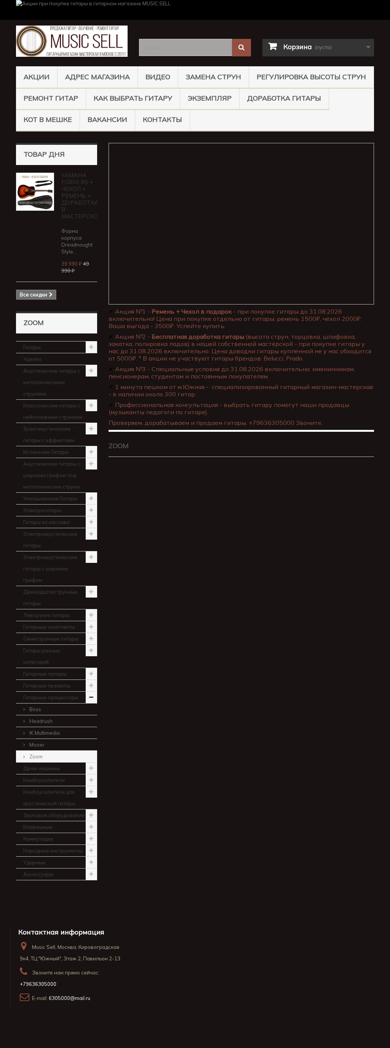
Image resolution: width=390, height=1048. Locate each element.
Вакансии (107, 119)
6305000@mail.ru (69, 998)
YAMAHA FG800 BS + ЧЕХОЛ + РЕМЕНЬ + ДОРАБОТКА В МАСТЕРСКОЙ (81, 195)
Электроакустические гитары (50, 539)
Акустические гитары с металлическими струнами (51, 382)
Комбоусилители (44, 780)
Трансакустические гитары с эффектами (48, 434)
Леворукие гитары (46, 615)
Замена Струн (213, 76)
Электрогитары (42, 510)
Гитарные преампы (46, 686)
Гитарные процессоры (50, 697)
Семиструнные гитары (50, 639)
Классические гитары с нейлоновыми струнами (52, 411)
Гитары (32, 347)
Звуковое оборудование (54, 815)
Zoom (35, 756)
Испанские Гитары (46, 452)
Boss (34, 709)
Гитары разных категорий (41, 656)
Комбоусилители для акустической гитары (49, 797)
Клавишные (38, 827)
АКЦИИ (37, 76)
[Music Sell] (72, 41)
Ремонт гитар (51, 98)
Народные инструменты (53, 851)
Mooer (36, 745)
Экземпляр (210, 98)
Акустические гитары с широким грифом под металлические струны (51, 475)
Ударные (34, 862)
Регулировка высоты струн (311, 76)
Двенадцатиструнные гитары (50, 597)
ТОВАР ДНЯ (44, 154)
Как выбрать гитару (133, 98)
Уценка (32, 359)
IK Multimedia (44, 733)
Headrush (40, 721)
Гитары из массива (46, 522)
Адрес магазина (97, 76)
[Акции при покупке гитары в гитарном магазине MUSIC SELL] (195, 10)
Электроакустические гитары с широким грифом (50, 568)
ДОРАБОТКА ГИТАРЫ (284, 98)
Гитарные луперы (45, 674)
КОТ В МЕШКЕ (48, 119)
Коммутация (38, 839)
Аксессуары (38, 874)
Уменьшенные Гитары (50, 498)
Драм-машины (41, 768)
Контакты (162, 119)
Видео (157, 76)
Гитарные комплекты (49, 627)
